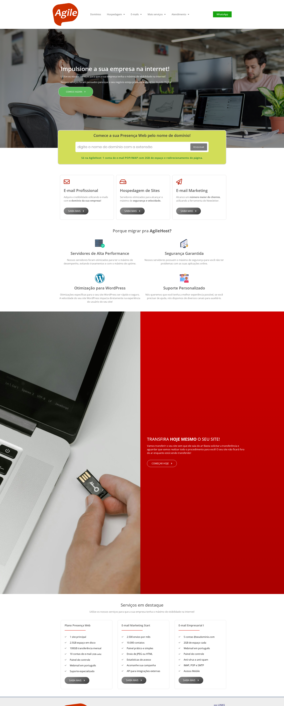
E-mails (135, 14)
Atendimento (179, 14)
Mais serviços (155, 14)
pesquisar (198, 147)
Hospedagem (114, 14)
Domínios (95, 14)
